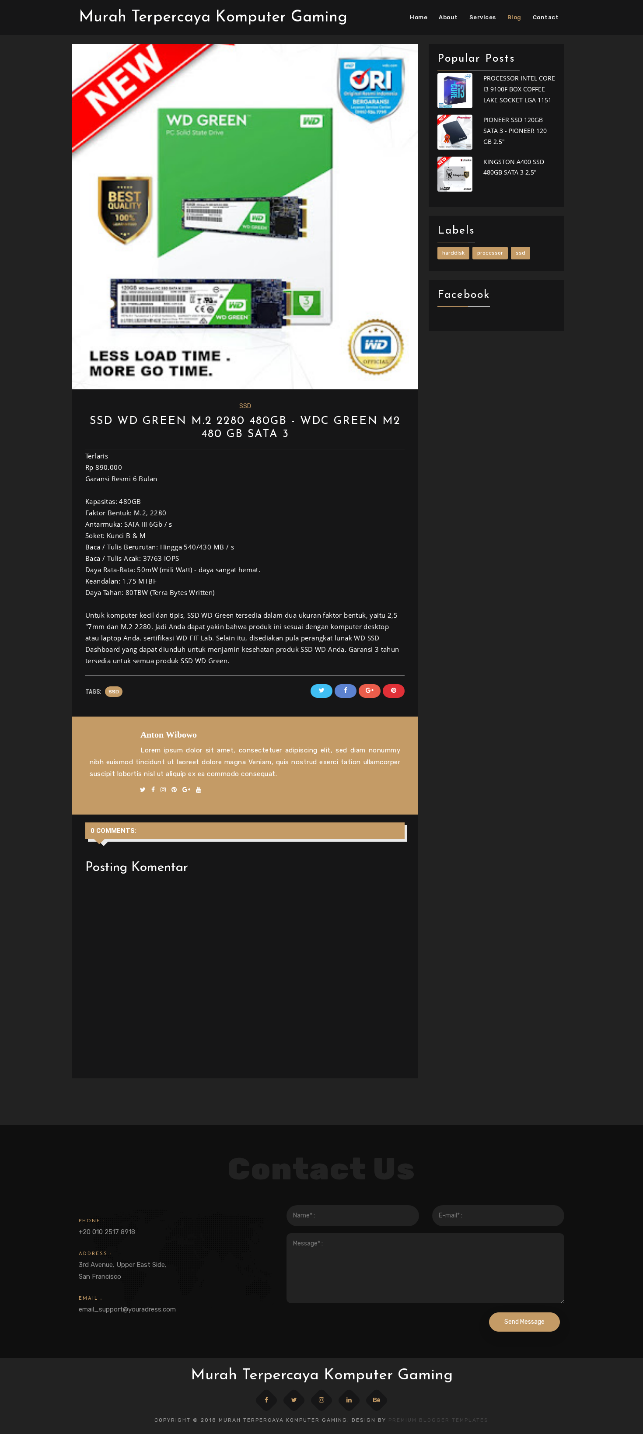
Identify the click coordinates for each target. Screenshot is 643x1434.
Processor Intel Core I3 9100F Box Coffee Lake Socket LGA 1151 (519, 89)
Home (418, 17)
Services (482, 17)
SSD (245, 406)
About (448, 17)
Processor (490, 253)
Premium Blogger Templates (438, 1420)
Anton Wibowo (168, 734)
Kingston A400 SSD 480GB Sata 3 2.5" (513, 167)
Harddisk (453, 253)
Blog (514, 17)
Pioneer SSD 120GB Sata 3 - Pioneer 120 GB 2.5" (515, 130)
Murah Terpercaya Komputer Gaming (213, 17)
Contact (546, 17)
